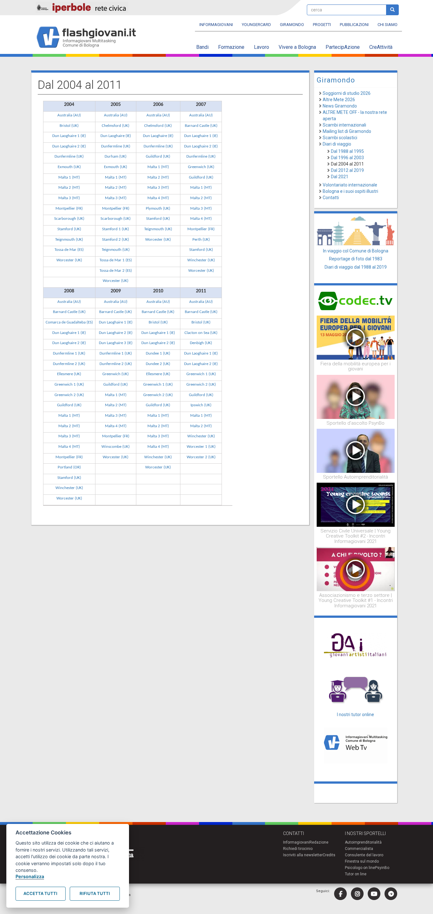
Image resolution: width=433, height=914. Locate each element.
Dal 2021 (339, 176)
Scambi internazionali (344, 124)
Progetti (322, 24)
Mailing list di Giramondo (347, 131)
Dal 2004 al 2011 (347, 163)
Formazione (231, 47)
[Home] (89, 37)
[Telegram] (391, 893)
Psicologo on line (360, 867)
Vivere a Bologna (297, 47)
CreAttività (380, 47)
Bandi (202, 47)
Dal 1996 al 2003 (347, 157)
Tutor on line (355, 874)
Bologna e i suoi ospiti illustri (350, 191)
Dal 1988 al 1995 (347, 151)
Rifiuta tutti (95, 893)
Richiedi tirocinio (298, 848)
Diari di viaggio (337, 144)
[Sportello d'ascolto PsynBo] (356, 396)
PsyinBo (382, 867)
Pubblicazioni (354, 24)
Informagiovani (216, 24)
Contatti (331, 197)
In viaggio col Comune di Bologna (355, 250)
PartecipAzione (343, 47)
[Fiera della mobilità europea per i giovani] (356, 337)
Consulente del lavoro (364, 855)
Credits (329, 855)
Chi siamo (387, 24)
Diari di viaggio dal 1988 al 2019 (356, 267)
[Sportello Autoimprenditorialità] (356, 450)
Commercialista (359, 848)
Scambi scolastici (340, 137)
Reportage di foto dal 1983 (355, 258)
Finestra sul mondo (362, 861)
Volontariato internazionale (350, 184)
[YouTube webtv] (374, 893)
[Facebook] (340, 893)
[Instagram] (357, 893)
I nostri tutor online (355, 714)
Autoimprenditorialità (363, 842)
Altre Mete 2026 (339, 99)
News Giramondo (340, 105)
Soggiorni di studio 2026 (347, 93)
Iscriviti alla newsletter (303, 855)
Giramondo (292, 24)
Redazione (318, 842)
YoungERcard (256, 24)
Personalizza (30, 876)
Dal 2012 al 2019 (347, 170)
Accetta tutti (40, 893)
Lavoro (261, 47)
